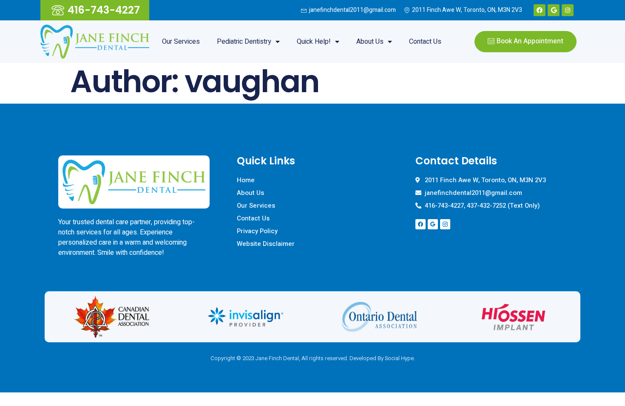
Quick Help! (314, 42)
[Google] (554, 10)
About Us (370, 42)
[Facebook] (539, 10)
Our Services (181, 42)
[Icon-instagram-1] (445, 224)
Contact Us (425, 42)
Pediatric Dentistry (244, 42)
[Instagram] (568, 10)
